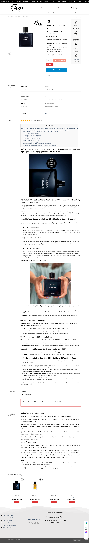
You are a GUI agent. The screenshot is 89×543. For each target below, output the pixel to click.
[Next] (81, 491)
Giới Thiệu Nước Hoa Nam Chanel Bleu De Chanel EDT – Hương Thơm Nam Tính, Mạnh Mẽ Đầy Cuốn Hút (46, 130)
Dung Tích (47, 55)
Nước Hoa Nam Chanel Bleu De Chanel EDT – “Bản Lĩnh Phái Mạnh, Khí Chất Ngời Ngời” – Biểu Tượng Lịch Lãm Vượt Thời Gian (49, 128)
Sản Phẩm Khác (50, 7)
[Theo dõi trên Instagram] (71, 13)
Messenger (86, 533)
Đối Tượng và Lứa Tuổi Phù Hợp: (31, 140)
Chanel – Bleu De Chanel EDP (16, 497)
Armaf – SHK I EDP (35, 497)
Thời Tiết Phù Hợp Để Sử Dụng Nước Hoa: (33, 142)
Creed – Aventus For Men (53, 497)
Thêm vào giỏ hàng (59, 60)
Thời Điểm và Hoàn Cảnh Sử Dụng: (31, 138)
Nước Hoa (19, 17)
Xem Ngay (16, 502)
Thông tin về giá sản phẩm (9, 513)
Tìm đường (86, 525)
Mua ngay (49, 64)
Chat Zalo (86, 529)
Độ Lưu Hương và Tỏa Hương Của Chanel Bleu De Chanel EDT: (37, 144)
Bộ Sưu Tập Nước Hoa (39, 7)
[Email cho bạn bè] (49, 76)
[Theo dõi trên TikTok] (73, 13)
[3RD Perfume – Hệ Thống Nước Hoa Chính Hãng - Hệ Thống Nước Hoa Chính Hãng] (17, 7)
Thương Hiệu (59, 7)
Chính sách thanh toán (8, 515)
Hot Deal (66, 7)
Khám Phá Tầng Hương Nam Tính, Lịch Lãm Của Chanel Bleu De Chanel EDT (40, 132)
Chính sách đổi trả (7, 523)
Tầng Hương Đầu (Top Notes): (31, 133)
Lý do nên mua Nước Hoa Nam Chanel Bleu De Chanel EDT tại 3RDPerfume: (40, 145)
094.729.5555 (76, 60)
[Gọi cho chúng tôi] (77, 13)
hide (51, 125)
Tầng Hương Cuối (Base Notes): (32, 137)
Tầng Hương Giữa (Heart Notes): (32, 135)
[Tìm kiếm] (71, 8)
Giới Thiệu (33, 13)
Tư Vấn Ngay (56, 70)
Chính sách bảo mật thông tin (9, 525)
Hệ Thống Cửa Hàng (41, 13)
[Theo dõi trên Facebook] (70, 13)
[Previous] (8, 491)
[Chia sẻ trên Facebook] (47, 76)
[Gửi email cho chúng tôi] (75, 13)
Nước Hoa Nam (28, 17)
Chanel (46, 113)
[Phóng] (9, 53)
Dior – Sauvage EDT (72, 497)
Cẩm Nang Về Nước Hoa (52, 13)
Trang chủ (30, 7)
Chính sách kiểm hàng (8, 520)
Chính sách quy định (7, 528)
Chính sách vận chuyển (8, 518)
